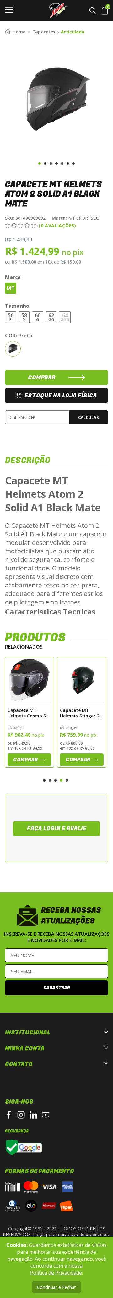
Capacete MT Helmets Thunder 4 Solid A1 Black (81, 712)
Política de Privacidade (56, 1272)
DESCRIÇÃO (28, 461)
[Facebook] (9, 1115)
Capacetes (43, 32)
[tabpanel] (56, 99)
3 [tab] (51, 163)
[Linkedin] (33, 1115)
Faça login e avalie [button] (56, 828)
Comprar (25, 760)
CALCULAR (88, 417)
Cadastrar (56, 988)
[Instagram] (21, 1115)
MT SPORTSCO (76, 218)
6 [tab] (68, 163)
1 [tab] (39, 163)
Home (19, 32)
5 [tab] (62, 163)
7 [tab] (73, 163)
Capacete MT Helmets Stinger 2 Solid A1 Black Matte (27, 712)
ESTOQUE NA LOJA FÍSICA (60, 395)
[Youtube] (45, 1115)
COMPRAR (42, 377)
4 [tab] (56, 163)
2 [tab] (45, 163)
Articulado (72, 32)
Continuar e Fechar (56, 1287)
